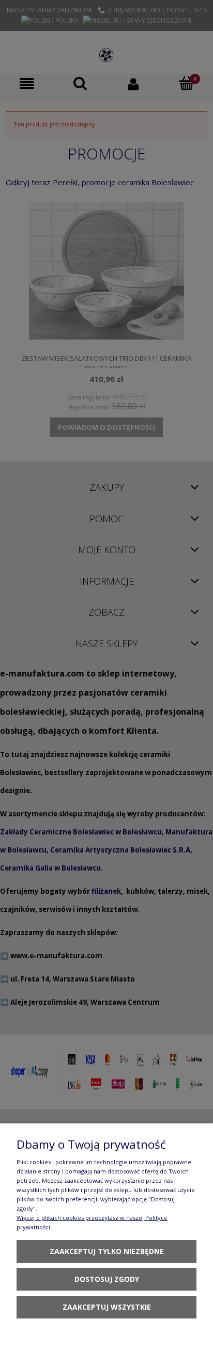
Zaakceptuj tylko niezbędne (107, 1251)
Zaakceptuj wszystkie (107, 1307)
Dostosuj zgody (106, 1279)
